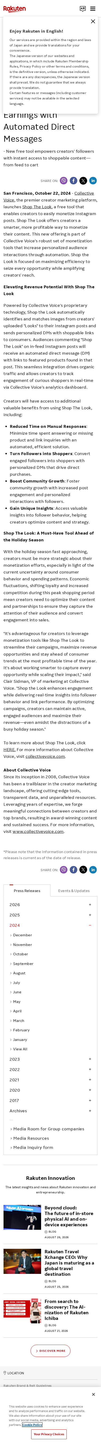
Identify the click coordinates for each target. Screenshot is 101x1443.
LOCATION (16, 1373)
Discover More (52, 1350)
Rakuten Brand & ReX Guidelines (28, 1385)
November (22, 944)
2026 (15, 904)
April (17, 1011)
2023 (14, 1059)
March (18, 1020)
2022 (15, 1069)
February (21, 1030)
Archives (18, 1110)
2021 (14, 1079)
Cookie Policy (32, 1425)
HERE (9, 749)
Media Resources (31, 1138)
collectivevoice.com (45, 756)
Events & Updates (74, 890)
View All (20, 1049)
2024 (15, 925)
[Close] (93, 21)
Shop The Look (37, 206)
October (20, 954)
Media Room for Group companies (49, 1128)
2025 (15, 914)
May (16, 1001)
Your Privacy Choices (49, 1434)
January (20, 1039)
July (16, 982)
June (17, 992)
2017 (14, 1100)
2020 (15, 1090)
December (22, 935)
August (19, 973)
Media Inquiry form (33, 1147)
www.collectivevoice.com (38, 831)
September (23, 963)
